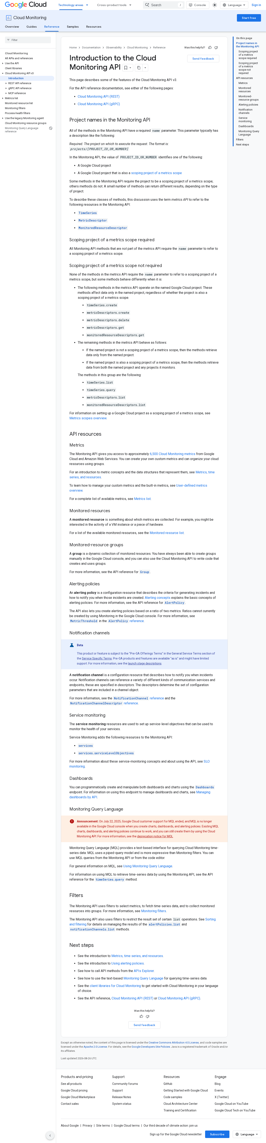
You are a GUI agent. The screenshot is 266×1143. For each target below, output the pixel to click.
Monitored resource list (167, 533)
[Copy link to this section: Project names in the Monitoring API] (154, 120)
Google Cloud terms (127, 1125)
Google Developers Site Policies (151, 1046)
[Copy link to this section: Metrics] (88, 445)
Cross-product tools (112, 5)
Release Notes (121, 1097)
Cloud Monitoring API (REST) (98, 96)
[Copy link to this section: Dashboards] (97, 778)
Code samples (173, 1097)
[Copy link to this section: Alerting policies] (104, 584)
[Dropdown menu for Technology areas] (88, 5)
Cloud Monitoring (29, 17)
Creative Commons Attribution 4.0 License (174, 1042)
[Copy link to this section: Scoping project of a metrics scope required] (158, 240)
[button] (27, 63)
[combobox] (164, 5)
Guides (31, 26)
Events (219, 1090)
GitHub (168, 1083)
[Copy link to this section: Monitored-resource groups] (127, 545)
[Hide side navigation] (50, 1135)
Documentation (91, 47)
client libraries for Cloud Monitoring (115, 986)
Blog (217, 1083)
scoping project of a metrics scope (156, 173)
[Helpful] (210, 47)
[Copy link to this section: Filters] (87, 895)
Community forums (125, 1083)
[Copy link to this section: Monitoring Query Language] (127, 809)
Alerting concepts (157, 598)
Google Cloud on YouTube (231, 1103)
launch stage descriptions (144, 663)
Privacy (87, 1125)
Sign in (256, 5)
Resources (93, 26)
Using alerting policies (127, 963)
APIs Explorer (144, 971)
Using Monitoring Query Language (147, 866)
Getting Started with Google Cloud (186, 1090)
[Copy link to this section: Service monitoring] (109, 715)
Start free (249, 18)
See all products (71, 1083)
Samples (73, 26)
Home (73, 47)
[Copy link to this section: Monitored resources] (114, 511)
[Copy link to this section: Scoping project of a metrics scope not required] (166, 265)
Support (117, 1090)
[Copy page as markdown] (139, 67)
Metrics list (142, 499)
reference (126, 621)
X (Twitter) (222, 1097)
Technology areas (70, 5)
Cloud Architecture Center (181, 1103)
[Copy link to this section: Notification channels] (114, 633)
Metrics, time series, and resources (137, 956)
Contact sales (70, 1103)
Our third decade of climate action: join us (171, 1125)
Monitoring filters (153, 911)
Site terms (103, 1125)
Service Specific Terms (97, 658)
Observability (114, 47)
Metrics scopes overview (87, 418)
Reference (51, 26)
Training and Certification (180, 1110)
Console (200, 5)
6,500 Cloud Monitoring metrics (172, 454)
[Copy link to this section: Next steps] (98, 945)
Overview (12, 26)
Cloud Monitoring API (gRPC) (99, 104)
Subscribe (217, 1134)
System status (121, 1103)
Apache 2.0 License (95, 1046)
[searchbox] (28, 40)
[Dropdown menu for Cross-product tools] (132, 5)
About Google (70, 1125)
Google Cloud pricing (74, 1090)
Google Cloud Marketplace (78, 1097)
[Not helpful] (216, 47)
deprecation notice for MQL (155, 836)
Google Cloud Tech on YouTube (235, 1110)
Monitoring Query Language (143, 978)
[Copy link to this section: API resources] (105, 434)
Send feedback (203, 58)
